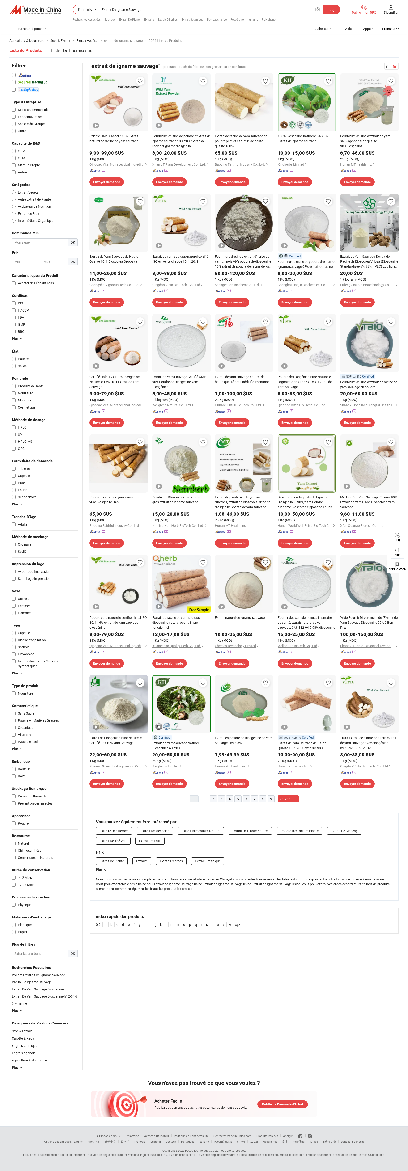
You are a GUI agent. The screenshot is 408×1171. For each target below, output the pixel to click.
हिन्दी (285, 1141)
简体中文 (94, 1141)
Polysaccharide (217, 19)
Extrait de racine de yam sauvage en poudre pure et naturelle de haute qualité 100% (241, 141)
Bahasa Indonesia (352, 1141)
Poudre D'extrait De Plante (299, 831)
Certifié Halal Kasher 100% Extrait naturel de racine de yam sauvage (113, 138)
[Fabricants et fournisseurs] (35, 10)
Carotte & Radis (23, 1038)
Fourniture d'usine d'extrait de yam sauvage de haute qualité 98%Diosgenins (365, 141)
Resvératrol (237, 19)
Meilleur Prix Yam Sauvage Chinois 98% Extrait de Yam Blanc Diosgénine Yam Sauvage (368, 502)
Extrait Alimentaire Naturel (201, 831)
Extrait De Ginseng (344, 831)
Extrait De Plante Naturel (250, 831)
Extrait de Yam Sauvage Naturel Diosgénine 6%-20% (175, 745)
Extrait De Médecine (154, 831)
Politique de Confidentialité (191, 1136)
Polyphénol (269, 19)
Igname (253, 19)
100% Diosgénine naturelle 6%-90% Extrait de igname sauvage (303, 138)
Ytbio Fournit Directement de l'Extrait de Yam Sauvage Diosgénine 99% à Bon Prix (369, 622)
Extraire (149, 19)
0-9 (98, 924)
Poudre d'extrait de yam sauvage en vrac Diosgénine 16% (115, 499)
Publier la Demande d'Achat (282, 1104)
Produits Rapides (267, 1136)
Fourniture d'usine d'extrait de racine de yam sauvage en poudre (368, 384)
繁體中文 (110, 1141)
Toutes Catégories (29, 28)
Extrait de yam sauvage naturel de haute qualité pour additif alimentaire (242, 379)
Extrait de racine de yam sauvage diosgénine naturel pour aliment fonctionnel (176, 622)
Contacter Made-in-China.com (232, 1136)
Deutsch (171, 1141)
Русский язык (223, 1141)
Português (187, 1141)
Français (139, 1141)
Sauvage (109, 19)
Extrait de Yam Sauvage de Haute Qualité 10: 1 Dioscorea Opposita (113, 259)
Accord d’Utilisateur (156, 1136)
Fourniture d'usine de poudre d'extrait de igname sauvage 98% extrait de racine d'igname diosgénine (307, 264)
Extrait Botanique (192, 19)
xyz (237, 924)
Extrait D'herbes (168, 19)
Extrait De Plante (129, 19)
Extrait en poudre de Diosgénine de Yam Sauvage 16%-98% (243, 740)
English (78, 1141)
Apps (367, 28)
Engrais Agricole (23, 1053)
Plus (99, 870)
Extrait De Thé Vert (113, 840)
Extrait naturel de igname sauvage (240, 617)
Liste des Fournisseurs (72, 50)
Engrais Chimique (24, 1045)
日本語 (125, 1141)
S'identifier (391, 12)
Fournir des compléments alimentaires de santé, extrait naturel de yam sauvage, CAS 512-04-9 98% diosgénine (306, 622)
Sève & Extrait (22, 1031)
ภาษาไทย (299, 1141)
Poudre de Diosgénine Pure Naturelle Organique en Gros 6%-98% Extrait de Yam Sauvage (305, 382)
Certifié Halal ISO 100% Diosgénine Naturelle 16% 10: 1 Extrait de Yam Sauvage (114, 382)
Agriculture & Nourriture (29, 1060)
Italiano (204, 1141)
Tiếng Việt (329, 1141)
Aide (348, 28)
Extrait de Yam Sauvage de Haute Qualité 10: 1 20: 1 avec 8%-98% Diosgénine (302, 745)
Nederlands (270, 1141)
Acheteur (322, 28)
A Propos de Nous (108, 1136)
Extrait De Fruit (150, 840)
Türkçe (314, 1141)
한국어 (241, 1141)
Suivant (286, 798)
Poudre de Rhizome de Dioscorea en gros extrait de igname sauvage (178, 499)
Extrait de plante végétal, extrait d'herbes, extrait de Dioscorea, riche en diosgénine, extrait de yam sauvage (242, 502)
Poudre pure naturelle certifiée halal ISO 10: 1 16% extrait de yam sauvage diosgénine (118, 622)
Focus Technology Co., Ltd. (202, 1150)
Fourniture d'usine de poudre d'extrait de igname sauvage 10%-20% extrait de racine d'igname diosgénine (181, 141)
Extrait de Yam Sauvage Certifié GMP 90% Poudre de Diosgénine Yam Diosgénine (179, 382)
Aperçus (288, 1136)
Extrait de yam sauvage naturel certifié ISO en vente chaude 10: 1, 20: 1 (180, 259)
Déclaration (132, 1136)
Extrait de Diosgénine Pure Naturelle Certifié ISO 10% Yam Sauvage (115, 740)
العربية (254, 1141)
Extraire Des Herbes (114, 831)
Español (155, 1141)
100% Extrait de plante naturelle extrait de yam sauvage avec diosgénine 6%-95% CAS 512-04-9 (368, 743)
